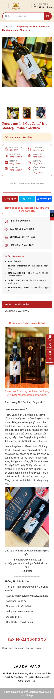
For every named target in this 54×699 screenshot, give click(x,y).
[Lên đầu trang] (48, 693)
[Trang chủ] (50, 338)
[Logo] (16, 6)
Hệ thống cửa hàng (20, 221)
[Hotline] (10, 199)
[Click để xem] (27, 62)
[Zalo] (27, 199)
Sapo (31, 695)
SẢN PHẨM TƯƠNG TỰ (27, 640)
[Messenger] (44, 199)
